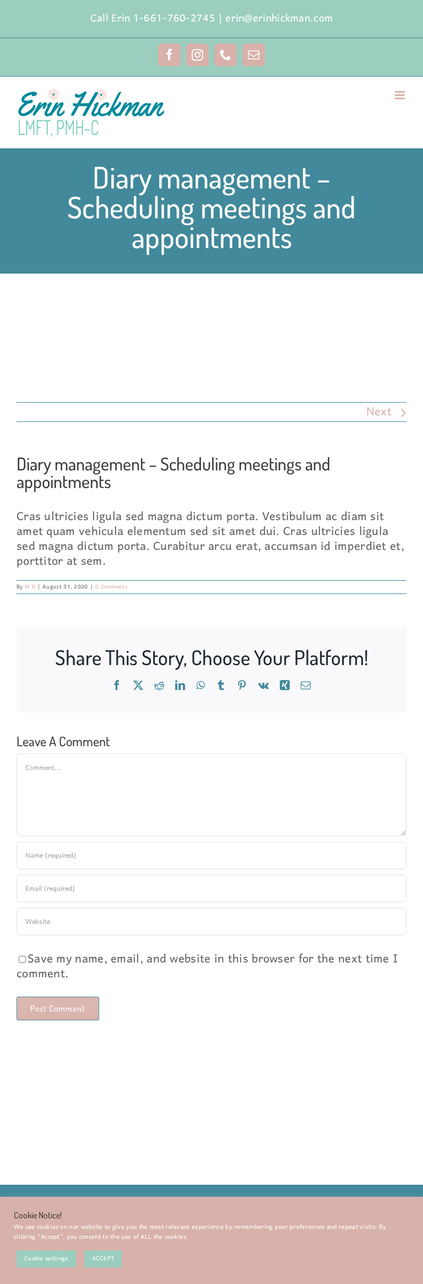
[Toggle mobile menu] (400, 95)
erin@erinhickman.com (279, 19)
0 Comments (111, 587)
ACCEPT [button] (103, 1258)
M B (30, 587)
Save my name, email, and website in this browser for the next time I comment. (207, 966)
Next (379, 412)
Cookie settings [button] (46, 1258)
